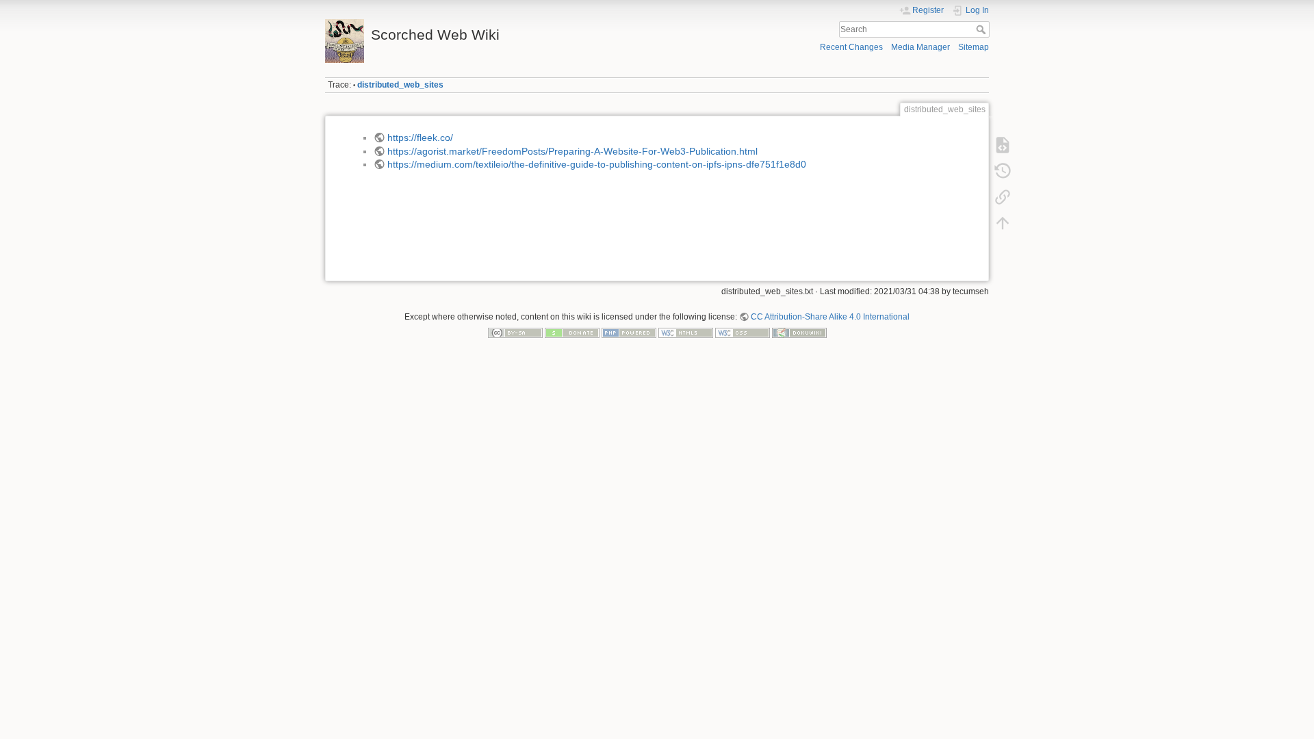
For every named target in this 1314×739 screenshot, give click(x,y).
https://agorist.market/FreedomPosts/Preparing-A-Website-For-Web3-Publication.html (572, 151)
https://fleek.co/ (420, 137)
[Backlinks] (1002, 197)
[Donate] (572, 332)
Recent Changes (851, 47)
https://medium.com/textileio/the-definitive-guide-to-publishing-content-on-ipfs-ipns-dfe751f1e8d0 (596, 164)
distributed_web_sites (400, 85)
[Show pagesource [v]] (1002, 145)
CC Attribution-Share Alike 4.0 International (830, 317)
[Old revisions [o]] (1002, 171)
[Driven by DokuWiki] (799, 332)
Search (982, 29)
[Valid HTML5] (685, 332)
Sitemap (973, 47)
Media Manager (920, 47)
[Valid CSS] (742, 332)
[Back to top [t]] (1002, 223)
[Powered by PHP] (629, 332)
